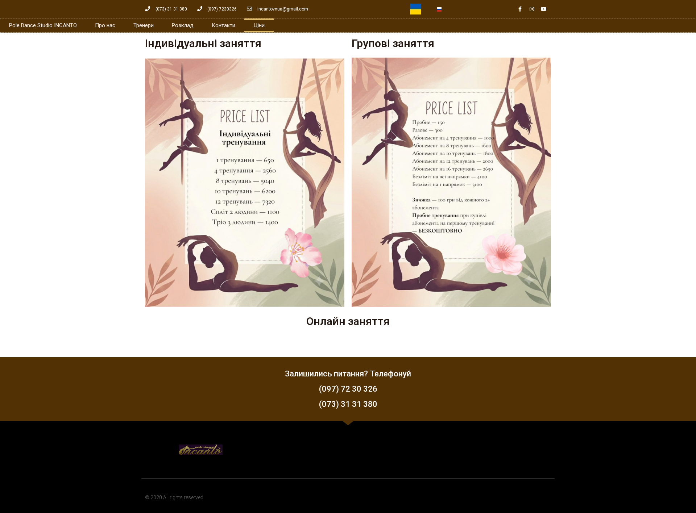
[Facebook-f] (520, 9)
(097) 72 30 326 (348, 388)
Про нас (105, 25)
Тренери (143, 25)
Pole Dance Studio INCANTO (43, 25)
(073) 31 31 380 (348, 404)
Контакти (223, 25)
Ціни (259, 25)
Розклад (183, 25)
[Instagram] (532, 9)
